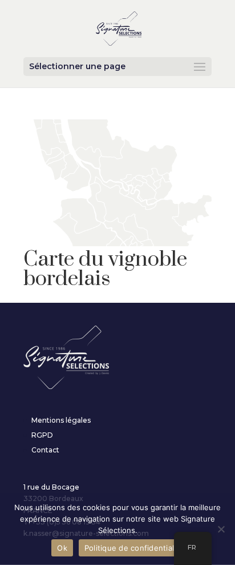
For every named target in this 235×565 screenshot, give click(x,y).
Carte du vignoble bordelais (105, 269)
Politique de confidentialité (134, 547)
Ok (62, 547)
